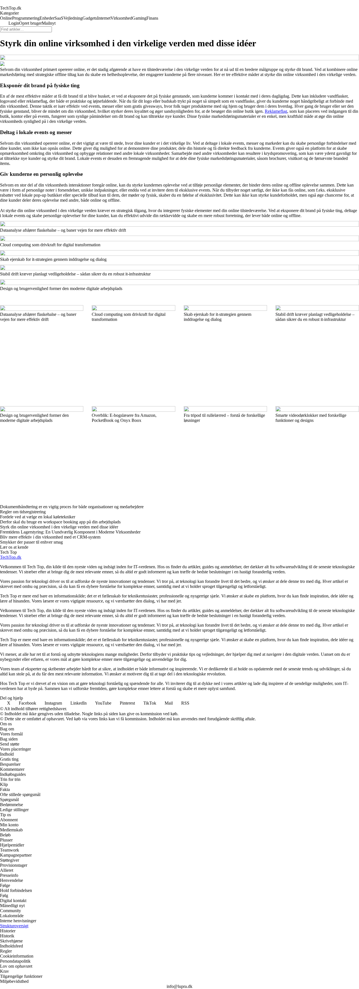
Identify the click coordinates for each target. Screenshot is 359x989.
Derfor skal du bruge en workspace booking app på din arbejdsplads (60, 521)
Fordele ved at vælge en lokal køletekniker (37, 516)
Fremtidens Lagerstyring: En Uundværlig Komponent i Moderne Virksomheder (70, 532)
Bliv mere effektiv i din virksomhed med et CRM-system (50, 537)
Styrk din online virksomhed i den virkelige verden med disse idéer (59, 527)
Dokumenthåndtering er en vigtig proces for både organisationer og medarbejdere (72, 506)
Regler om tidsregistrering (23, 511)
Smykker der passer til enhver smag (31, 542)
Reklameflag (276, 111)
